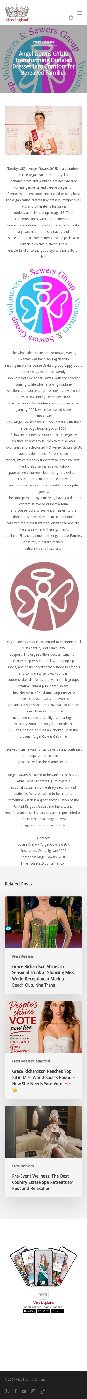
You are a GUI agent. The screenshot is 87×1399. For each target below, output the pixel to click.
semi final (43, 1061)
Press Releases (43, 42)
